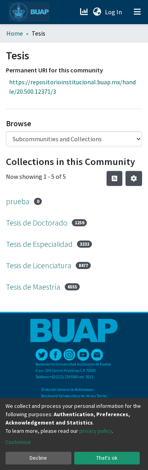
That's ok (107, 457)
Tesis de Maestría (33, 287)
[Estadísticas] (84, 12)
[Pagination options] (134, 178)
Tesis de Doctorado (36, 222)
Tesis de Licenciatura (38, 265)
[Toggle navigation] (137, 11)
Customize (18, 441)
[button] (96, 12)
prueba (18, 201)
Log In (114, 12)
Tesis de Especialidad (39, 244)
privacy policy (95, 430)
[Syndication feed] (114, 178)
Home (14, 33)
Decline (38, 457)
